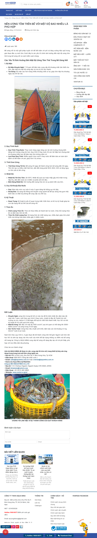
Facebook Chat (66, 535)
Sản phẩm (28, 10)
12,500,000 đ (79, 163)
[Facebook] (6, 39)
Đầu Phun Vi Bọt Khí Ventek (43, 10)
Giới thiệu (19, 10)
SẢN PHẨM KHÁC (80, 69)
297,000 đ (77, 230)
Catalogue (38, 505)
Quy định (9, 14)
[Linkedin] (13, 39)
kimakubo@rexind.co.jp (19, 368)
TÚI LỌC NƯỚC (79, 72)
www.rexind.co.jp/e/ (20, 372)
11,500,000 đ (79, 130)
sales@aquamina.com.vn (20, 360)
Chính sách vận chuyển (58, 510)
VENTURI (77, 82)
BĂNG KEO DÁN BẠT (81, 33)
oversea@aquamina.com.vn (43, 360)
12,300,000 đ (79, 196)
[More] (21, 39)
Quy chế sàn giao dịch (58, 507)
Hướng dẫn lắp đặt (61, 10)
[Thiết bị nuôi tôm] (10, 3)
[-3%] (82, 183)
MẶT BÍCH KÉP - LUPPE (82, 54)
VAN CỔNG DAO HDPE (82, 76)
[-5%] (82, 116)
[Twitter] (10, 39)
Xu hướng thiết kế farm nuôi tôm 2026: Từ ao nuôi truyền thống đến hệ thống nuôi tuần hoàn (29, 472)
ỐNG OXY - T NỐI (80, 66)
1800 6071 (34, 535)
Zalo (50, 535)
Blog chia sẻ (19, 14)
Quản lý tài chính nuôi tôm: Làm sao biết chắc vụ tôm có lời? (45, 470)
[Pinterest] (17, 39)
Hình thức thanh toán (58, 524)
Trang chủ (9, 10)
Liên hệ (28, 14)
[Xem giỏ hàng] (68, 4)
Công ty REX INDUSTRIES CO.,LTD (16, 364)
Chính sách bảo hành (58, 513)
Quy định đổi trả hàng (58, 516)
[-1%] (82, 150)
